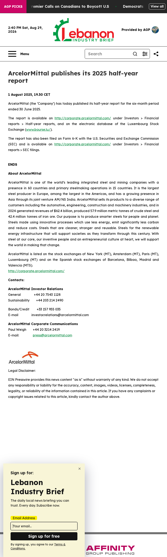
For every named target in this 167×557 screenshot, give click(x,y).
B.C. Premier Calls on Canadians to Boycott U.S (65, 6)
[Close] (79, 469)
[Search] (135, 54)
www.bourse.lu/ (38, 129)
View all (157, 6)
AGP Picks (13, 6)
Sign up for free (44, 536)
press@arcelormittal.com (52, 335)
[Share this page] (156, 54)
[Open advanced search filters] (145, 54)
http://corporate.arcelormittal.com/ (83, 118)
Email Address (24, 518)
